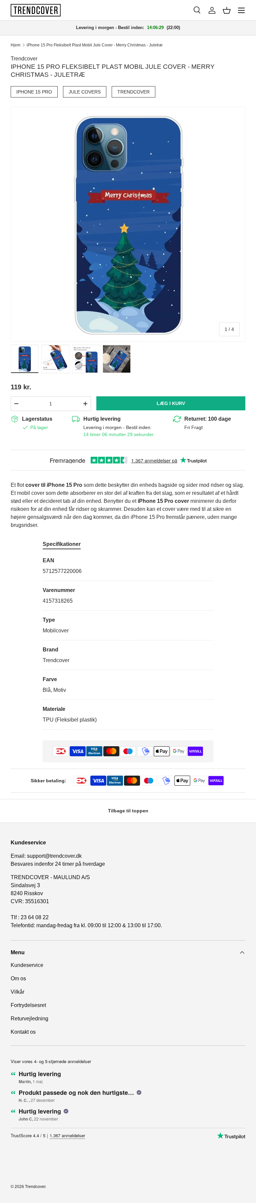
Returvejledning (29, 1018)
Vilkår (17, 992)
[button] (226, 10)
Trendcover (24, 58)
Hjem (15, 45)
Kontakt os (23, 1032)
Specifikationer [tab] (62, 544)
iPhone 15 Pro (34, 91)
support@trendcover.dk (54, 856)
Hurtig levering (102, 419)
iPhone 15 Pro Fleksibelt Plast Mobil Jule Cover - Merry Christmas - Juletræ (95, 45)
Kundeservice (27, 965)
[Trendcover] (36, 10)
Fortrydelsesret (28, 1005)
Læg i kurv (171, 403)
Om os (18, 978)
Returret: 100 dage (207, 419)
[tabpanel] (128, 643)
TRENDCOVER (133, 91)
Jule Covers (85, 91)
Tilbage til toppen (128, 810)
